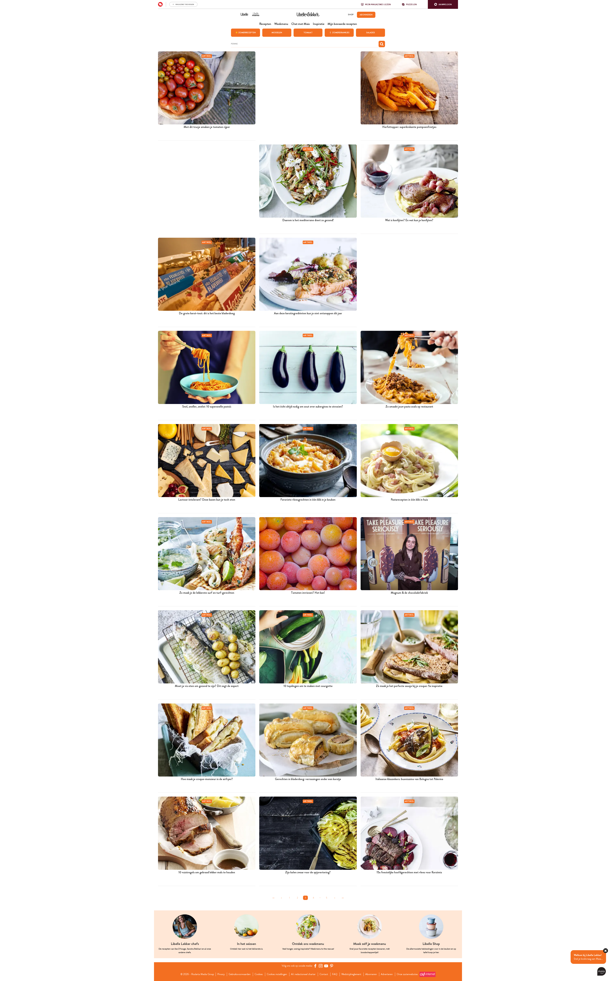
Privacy (221, 974)
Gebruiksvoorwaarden (240, 974)
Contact (324, 974)
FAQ (334, 974)
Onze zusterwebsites (407, 974)
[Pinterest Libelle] (332, 966)
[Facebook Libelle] (315, 966)
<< (273, 897)
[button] (443, 4)
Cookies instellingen (277, 974)
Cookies (259, 974)
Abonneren (371, 974)
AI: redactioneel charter (303, 974)
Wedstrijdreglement (351, 974)
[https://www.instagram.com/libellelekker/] (321, 966)
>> (343, 897)
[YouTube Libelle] (326, 966)
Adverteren (387, 974)
